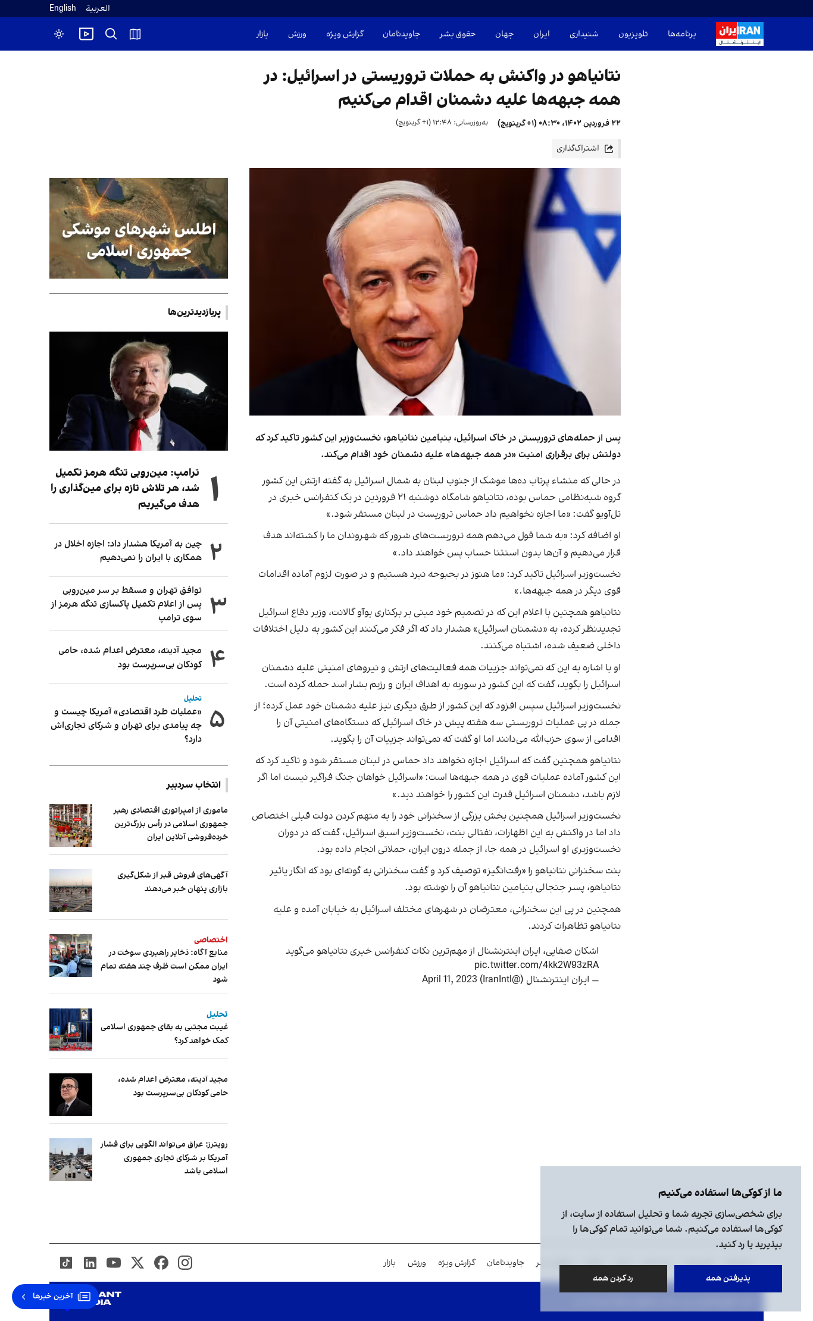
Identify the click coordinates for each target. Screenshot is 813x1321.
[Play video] (86, 34)
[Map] (135, 34)
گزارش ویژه (344, 34)
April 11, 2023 (449, 980)
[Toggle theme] (58, 33)
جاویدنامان (401, 34)
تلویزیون (633, 34)
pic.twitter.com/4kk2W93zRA (536, 965)
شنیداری (584, 34)
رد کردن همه (613, 1278)
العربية (98, 8)
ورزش (297, 34)
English (62, 8)
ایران (541, 34)
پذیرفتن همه (728, 1278)
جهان (504, 34)
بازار (262, 34)
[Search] (111, 34)
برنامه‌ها (682, 34)
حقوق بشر (458, 34)
